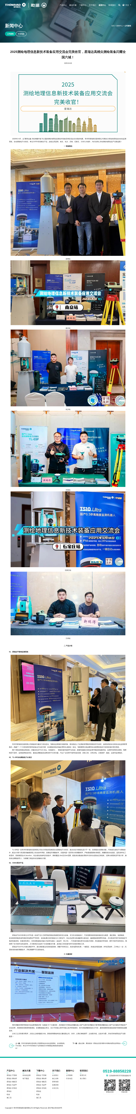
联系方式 (83, 1075)
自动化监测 (26, 1075)
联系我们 (112, 5)
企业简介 (55, 1075)
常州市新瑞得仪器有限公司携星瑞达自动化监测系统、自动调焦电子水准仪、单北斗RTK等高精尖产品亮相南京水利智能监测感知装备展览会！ (39, 1045)
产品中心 (63, 5)
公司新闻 (128, 26)
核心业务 (55, 1078)
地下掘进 (26, 1078)
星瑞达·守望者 (12, 1075)
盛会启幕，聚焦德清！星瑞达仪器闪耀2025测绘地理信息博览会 (97, 1043)
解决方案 (73, 5)
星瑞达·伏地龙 (12, 1088)
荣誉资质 (55, 1082)
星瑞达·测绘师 (12, 1078)
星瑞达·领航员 (12, 1082)
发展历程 (55, 1085)
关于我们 (92, 5)
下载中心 (82, 5)
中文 (127, 5)
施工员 (9, 1098)
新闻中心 (102, 5)
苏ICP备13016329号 (55, 1108)
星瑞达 (9, 1091)
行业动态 (21, 34)
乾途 (8, 1094)
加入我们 (83, 1078)
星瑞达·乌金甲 (12, 1085)
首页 (113, 26)
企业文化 (55, 1088)
